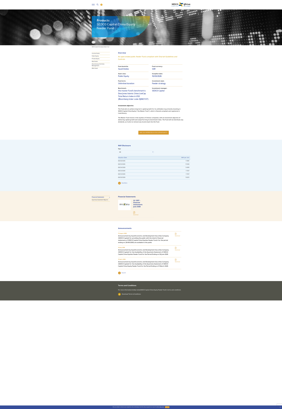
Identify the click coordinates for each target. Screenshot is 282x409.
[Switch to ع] (101, 5)
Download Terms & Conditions (131, 294)
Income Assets (96, 53)
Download (136, 209)
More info (162, 407)
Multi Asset (95, 68)
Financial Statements (98, 197)
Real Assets (95, 61)
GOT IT (167, 407)
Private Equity (95, 58)
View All (123, 273)
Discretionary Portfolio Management (98, 65)
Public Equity (95, 56)
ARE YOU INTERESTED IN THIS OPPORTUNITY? (153, 132)
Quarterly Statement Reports (100, 200)
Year (119, 149)
